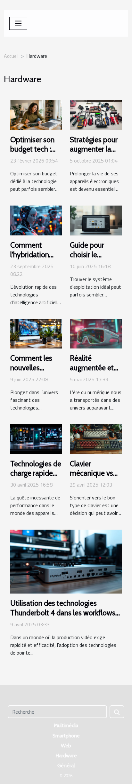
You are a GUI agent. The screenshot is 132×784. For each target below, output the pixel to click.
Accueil (11, 56)
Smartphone (66, 736)
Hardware (66, 756)
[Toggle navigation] (18, 23)
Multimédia (66, 725)
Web (66, 746)
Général (66, 765)
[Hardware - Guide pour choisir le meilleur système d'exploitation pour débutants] (96, 220)
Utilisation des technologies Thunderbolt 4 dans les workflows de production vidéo (62, 613)
